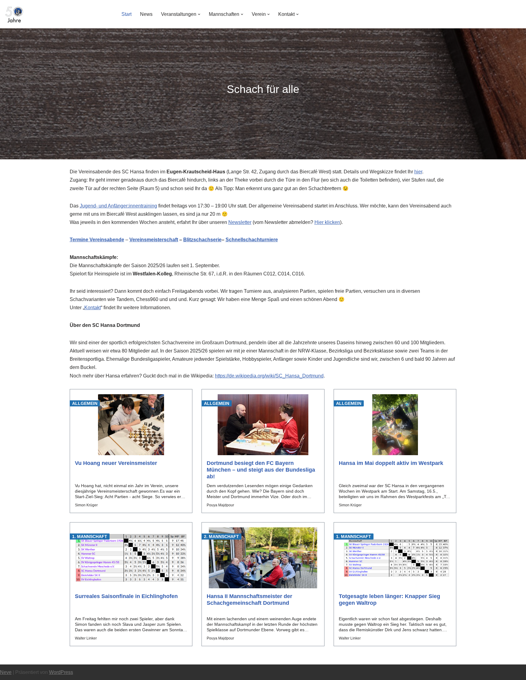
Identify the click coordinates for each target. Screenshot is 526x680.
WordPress (61, 672)
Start (126, 14)
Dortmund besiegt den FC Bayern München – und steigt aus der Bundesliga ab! (261, 470)
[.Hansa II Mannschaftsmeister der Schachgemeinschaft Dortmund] (263, 557)
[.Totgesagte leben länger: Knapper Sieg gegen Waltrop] (395, 557)
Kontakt (92, 307)
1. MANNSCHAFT (89, 536)
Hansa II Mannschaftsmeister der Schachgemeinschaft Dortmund (249, 599)
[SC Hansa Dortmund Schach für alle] (14, 14)
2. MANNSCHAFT (221, 536)
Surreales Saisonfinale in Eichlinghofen (126, 596)
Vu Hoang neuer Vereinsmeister (116, 463)
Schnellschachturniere (252, 239)
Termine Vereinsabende (97, 239)
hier (418, 171)
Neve (6, 672)
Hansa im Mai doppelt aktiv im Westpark (391, 463)
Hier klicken (327, 222)
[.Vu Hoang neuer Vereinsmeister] (131, 424)
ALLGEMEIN (84, 403)
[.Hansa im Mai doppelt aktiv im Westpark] (395, 424)
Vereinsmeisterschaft (153, 239)
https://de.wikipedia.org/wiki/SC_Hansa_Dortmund (269, 375)
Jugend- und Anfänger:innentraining (118, 205)
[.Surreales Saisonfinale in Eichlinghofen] (131, 557)
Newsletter (239, 222)
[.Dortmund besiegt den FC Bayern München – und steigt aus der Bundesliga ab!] (263, 424)
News (146, 14)
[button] (199, 14)
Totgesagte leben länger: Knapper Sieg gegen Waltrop (389, 599)
